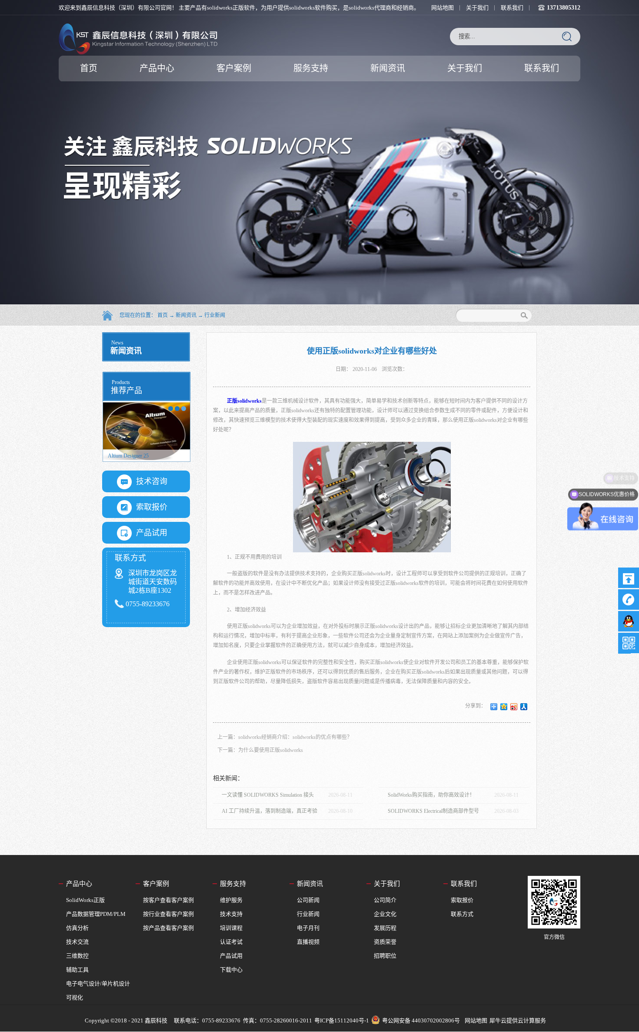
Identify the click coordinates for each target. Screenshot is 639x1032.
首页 (88, 68)
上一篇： (284, 737)
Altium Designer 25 (128, 456)
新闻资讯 (186, 315)
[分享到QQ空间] (504, 706)
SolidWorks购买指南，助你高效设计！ (431, 795)
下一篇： (260, 750)
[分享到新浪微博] (514, 706)
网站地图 (474, 1020)
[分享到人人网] (524, 706)
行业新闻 (214, 315)
